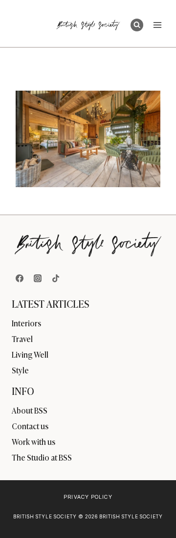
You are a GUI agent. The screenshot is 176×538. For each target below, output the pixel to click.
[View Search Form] (137, 25)
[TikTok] (56, 278)
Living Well (30, 354)
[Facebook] (19, 278)
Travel (22, 338)
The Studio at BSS (42, 457)
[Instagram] (37, 278)
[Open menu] (157, 24)
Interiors (26, 323)
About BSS (29, 410)
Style (20, 370)
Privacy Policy (88, 496)
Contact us (30, 426)
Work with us (33, 441)
